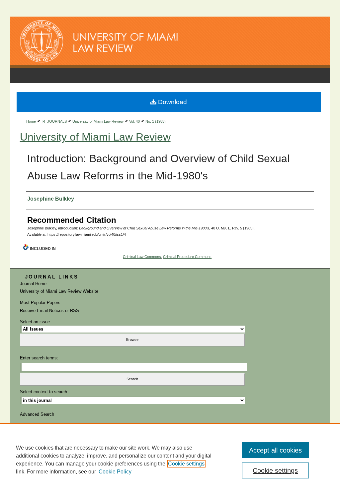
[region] (170, 459)
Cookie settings (186, 463)
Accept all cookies (275, 450)
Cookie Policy (115, 471)
